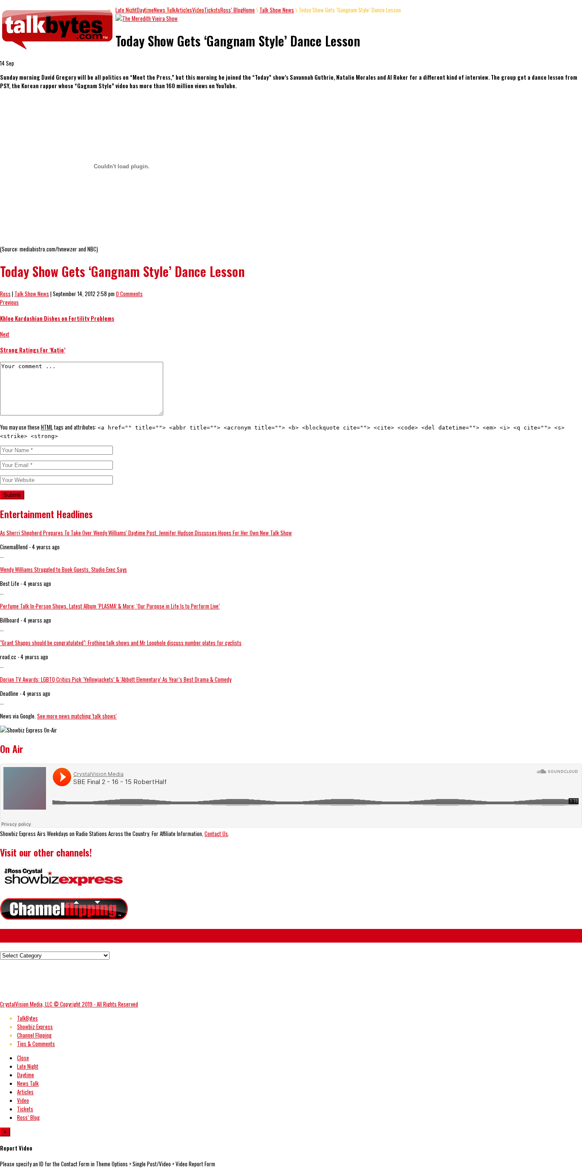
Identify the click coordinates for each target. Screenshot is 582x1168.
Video (23, 1100)
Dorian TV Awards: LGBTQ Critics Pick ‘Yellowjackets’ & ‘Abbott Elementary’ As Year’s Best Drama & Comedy (115, 679)
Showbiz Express (35, 1026)
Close (23, 1057)
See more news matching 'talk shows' (77, 716)
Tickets (212, 10)
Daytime (145, 10)
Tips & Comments (36, 1043)
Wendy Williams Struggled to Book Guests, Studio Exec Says (63, 569)
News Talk (165, 10)
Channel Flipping (34, 1035)
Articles (184, 10)
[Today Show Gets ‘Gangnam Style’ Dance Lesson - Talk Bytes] (57, 50)
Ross (5, 293)
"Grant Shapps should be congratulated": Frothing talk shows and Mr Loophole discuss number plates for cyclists (121, 642)
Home (249, 10)
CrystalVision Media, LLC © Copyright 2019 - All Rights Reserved (69, 1004)
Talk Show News (276, 10)
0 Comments (129, 293)
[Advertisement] (155, 979)
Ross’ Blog (231, 10)
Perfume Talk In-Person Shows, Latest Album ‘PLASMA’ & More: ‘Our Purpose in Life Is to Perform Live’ (110, 606)
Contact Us (216, 833)
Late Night (126, 10)
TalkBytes (27, 1018)
